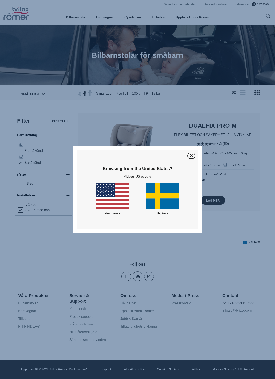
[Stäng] (191, 155)
